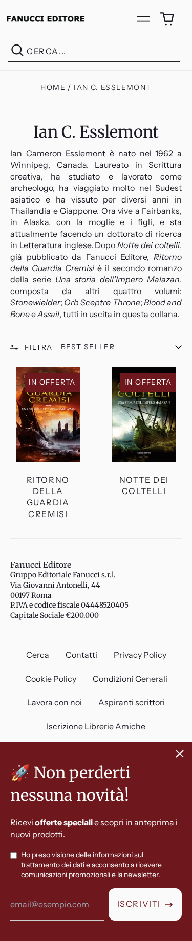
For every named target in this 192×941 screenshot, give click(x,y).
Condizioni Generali (130, 679)
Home (53, 87)
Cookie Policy (50, 679)
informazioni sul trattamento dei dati (82, 859)
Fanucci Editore (40, 564)
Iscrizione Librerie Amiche (96, 726)
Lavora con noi (54, 702)
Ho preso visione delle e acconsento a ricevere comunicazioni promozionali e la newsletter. (91, 864)
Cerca (37, 654)
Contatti (81, 654)
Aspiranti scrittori (131, 702)
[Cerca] (17, 51)
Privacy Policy (140, 654)
